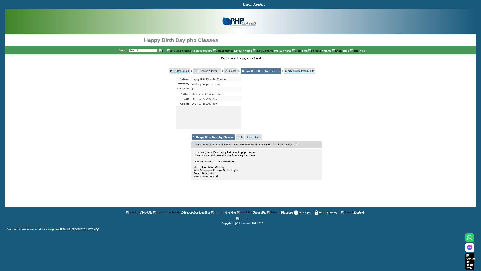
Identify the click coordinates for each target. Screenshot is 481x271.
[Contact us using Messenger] (469, 249)
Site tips (304, 212)
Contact (359, 211)
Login (246, 3)
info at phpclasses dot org (79, 229)
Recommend (228, 58)
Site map (230, 211)
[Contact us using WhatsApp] (470, 239)
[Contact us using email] (471, 261)
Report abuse (253, 137)
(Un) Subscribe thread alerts (299, 71)
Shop (346, 50)
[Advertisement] (271, 107)
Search (123, 50)
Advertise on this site (195, 211)
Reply (240, 137)
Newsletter (259, 211)
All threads (230, 71)
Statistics (287, 211)
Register (258, 3)
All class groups (201, 50)
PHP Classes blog (179, 71)
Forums (326, 50)
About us (146, 211)
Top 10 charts (282, 50)
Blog (305, 50)
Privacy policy (328, 212)
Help (362, 50)
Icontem (244, 223)
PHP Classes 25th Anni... (207, 71)
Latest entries (243, 50)
